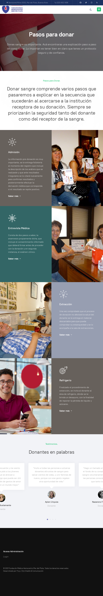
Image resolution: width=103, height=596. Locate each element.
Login (5, 556)
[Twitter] (86, 2)
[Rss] (97, 2)
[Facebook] (80, 2)
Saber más (13, 196)
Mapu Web (21, 571)
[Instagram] (91, 2)
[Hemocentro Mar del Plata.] (12, 10)
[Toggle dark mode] (90, 9)
